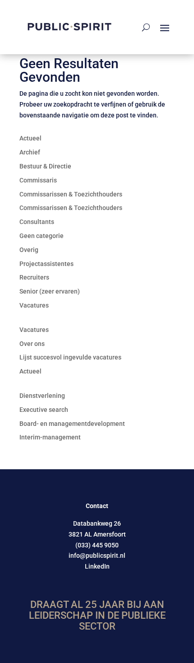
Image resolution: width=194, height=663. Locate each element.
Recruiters (34, 277)
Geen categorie (41, 235)
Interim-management (50, 437)
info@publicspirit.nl (97, 555)
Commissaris (38, 180)
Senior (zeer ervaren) (49, 291)
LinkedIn (97, 566)
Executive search (43, 409)
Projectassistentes (46, 263)
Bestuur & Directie (45, 166)
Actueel (30, 138)
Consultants (36, 221)
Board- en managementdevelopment (72, 423)
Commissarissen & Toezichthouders (70, 194)
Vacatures (34, 305)
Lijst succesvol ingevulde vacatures (70, 357)
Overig (28, 249)
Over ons (32, 343)
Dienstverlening (42, 395)
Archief (29, 152)
